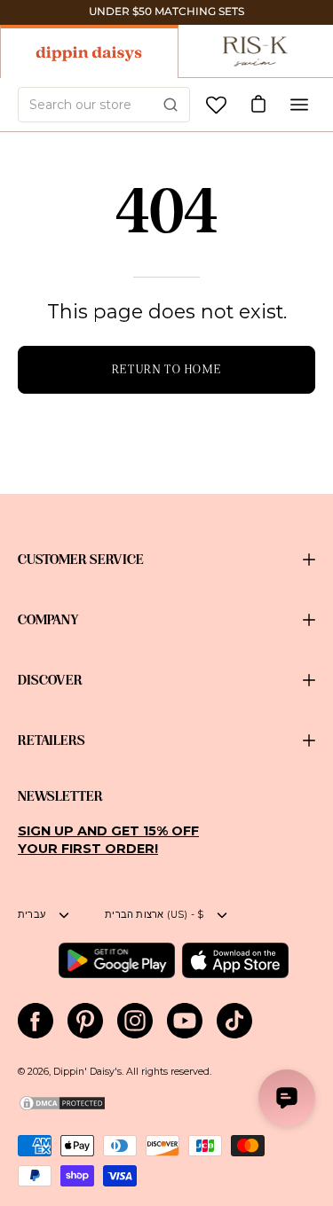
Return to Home (166, 369)
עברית (31, 914)
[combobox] (104, 104)
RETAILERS (51, 740)
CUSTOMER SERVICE (81, 560)
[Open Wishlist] (216, 105)
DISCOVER (50, 680)
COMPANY (48, 620)
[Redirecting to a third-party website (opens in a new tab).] (117, 960)
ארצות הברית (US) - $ (154, 914)
